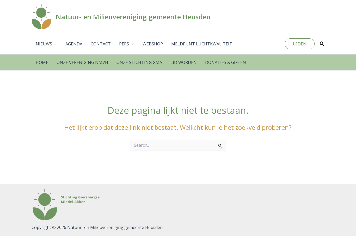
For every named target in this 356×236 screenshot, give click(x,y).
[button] (54, 43)
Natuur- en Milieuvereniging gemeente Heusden (133, 16)
